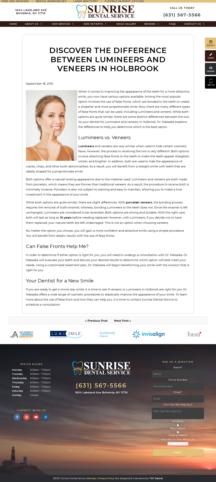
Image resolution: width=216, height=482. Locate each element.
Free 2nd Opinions (15, 1)
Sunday (16, 395)
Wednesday (19, 378)
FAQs (172, 24)
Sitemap (91, 478)
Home (13, 24)
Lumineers (86, 146)
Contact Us (192, 24)
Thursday (18, 382)
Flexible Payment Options (124, 1)
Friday (16, 386)
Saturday (17, 390)
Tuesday (17, 373)
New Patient (177, 428)
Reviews (150, 24)
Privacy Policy (106, 478)
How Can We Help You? (178, 404)
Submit (177, 452)
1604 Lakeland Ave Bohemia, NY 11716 (31, 12)
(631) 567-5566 (182, 12)
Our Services (61, 24)
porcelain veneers (139, 202)
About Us (31, 24)
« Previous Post (96, 320)
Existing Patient (178, 435)
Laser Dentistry (85, 1)
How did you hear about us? (178, 439)
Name (177, 367)
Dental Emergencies (51, 1)
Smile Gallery (126, 24)
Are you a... (177, 421)
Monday (17, 369)
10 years (66, 217)
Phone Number (177, 379)
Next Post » (122, 320)
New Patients (93, 24)
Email (178, 392)
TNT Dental (156, 478)
